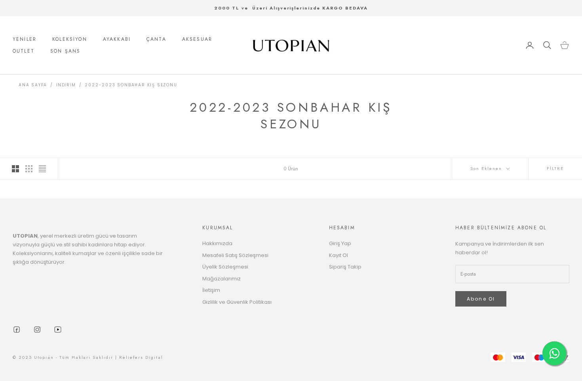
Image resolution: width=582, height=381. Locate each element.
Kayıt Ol (338, 255)
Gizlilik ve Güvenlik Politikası (237, 302)
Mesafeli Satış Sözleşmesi (235, 255)
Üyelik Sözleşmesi (225, 267)
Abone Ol (481, 298)
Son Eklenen (486, 168)
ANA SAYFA (33, 85)
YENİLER (24, 39)
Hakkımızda (217, 243)
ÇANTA (156, 39)
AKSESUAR (197, 39)
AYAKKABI (117, 39)
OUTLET (23, 51)
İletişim (211, 290)
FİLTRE (555, 168)
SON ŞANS (65, 51)
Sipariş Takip (345, 267)
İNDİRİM (66, 85)
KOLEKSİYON (69, 39)
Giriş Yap (340, 243)
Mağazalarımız (221, 278)
